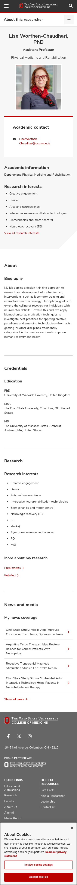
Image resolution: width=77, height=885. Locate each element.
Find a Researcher (53, 796)
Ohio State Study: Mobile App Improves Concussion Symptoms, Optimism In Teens (35, 632)
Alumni (9, 812)
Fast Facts (48, 790)
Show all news (14, 699)
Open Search (71, 5)
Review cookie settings (38, 865)
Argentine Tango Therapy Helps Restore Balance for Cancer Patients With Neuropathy (32, 648)
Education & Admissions (12, 788)
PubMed (9, 575)
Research (10, 795)
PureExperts (12, 568)
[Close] (72, 828)
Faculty (9, 801)
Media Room (12, 818)
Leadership (48, 801)
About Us (10, 807)
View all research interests (21, 233)
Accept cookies (38, 877)
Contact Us (48, 807)
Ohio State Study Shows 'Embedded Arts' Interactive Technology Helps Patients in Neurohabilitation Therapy (34, 682)
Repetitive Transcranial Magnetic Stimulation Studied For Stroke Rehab (31, 666)
